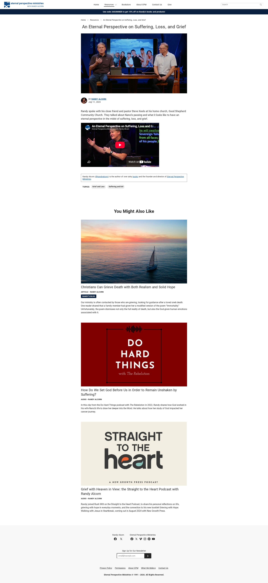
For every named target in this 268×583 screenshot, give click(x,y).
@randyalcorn (102, 176)
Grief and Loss (98, 187)
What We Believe (148, 568)
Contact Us (157, 4)
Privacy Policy (106, 568)
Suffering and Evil (116, 187)
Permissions (120, 568)
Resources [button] (109, 4)
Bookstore (126, 4)
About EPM (141, 4)
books (135, 176)
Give (169, 4)
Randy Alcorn (98, 99)
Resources (94, 20)
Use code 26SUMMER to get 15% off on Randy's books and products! (134, 12)
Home (96, 4)
